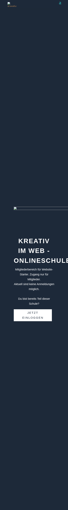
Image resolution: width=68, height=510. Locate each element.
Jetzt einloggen (32, 315)
